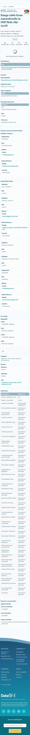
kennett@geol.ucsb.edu (10, 216)
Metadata (11, 6)
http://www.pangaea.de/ (10, 166)
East (2, 328)
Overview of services (5, 652)
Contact (19, 677)
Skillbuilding (5, 672)
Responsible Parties (7, 181)
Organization (5, 136)
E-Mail (4, 152)
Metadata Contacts (7, 133)
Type (2, 113)
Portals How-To (6, 680)
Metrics (18, 674)
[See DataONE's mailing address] (24, 711)
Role (3, 143)
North (3, 322)
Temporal (3, 356)
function (4, 170)
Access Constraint (6, 606)
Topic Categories (6, 90)
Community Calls (21, 664)
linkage (4, 163)
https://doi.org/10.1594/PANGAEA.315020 (14, 80)
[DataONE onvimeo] (8, 711)
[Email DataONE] (14, 711)
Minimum (4, 367)
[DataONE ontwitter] (3, 711)
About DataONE (21, 672)
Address (4, 149)
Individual (4, 184)
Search (5, 6)
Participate (19, 652)
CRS (2, 380)
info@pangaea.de (8, 155)
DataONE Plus (5, 656)
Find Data (6, 684)
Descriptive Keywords (7, 102)
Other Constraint (6, 619)
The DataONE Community (20, 660)
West (2, 341)
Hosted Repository (7, 659)
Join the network (22, 657)
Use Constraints (6, 613)
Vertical (3, 364)
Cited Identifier (5, 77)
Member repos (21, 654)
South (3, 334)
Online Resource (7, 161)
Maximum (4, 373)
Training (3, 674)
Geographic (4, 319)
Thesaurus (4, 120)
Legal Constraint (6, 604)
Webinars (4, 677)
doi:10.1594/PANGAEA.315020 (9, 11)
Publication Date (6, 84)
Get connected (15, 731)
